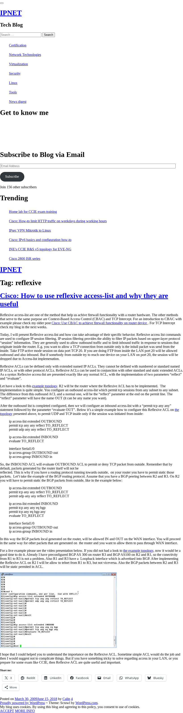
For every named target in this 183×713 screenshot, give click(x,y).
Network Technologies (25, 55)
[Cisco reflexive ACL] (58, 647)
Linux (13, 83)
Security (15, 73)
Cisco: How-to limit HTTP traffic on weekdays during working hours (58, 221)
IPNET (11, 13)
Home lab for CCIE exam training (33, 212)
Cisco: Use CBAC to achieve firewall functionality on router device (100, 323)
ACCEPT (7, 711)
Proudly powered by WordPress (22, 703)
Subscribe (12, 176)
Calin (66, 699)
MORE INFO (25, 711)
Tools (13, 92)
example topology (44, 386)
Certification (17, 45)
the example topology (138, 550)
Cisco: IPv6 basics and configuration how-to (40, 240)
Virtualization (18, 64)
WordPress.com (86, 703)
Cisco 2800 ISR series (24, 258)
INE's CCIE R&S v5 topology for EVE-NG (40, 249)
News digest (17, 102)
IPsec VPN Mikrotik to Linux (30, 230)
